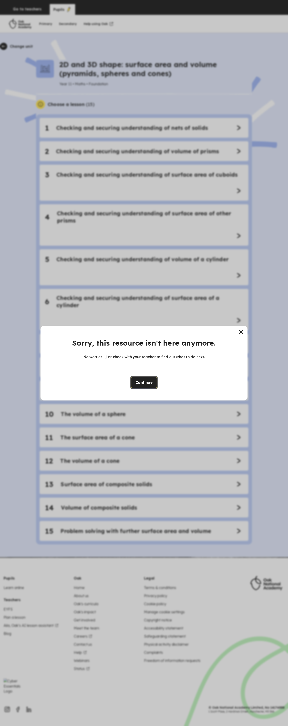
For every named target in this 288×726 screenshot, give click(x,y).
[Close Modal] (241, 332)
